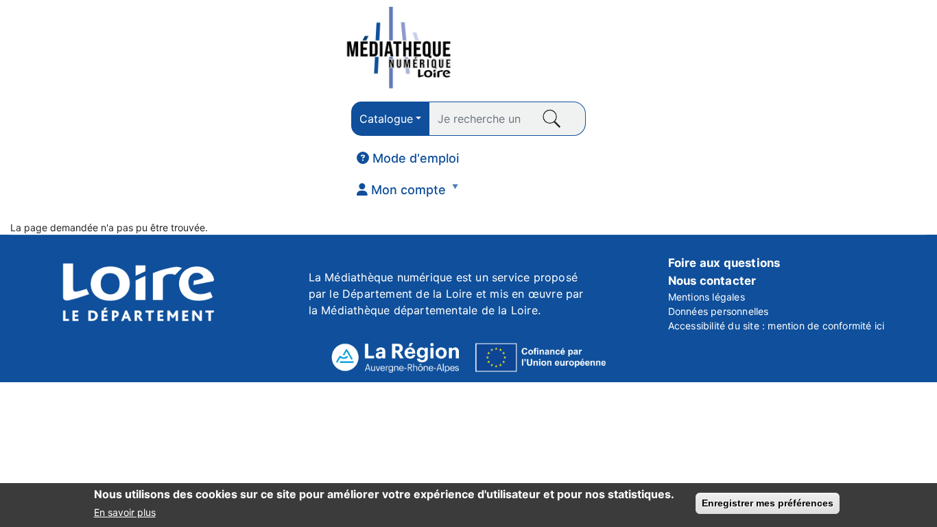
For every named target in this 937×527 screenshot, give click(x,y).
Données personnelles (718, 311)
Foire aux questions (724, 263)
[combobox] (390, 119)
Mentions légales (706, 297)
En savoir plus (125, 512)
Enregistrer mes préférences (767, 502)
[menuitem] (407, 158)
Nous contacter (712, 281)
